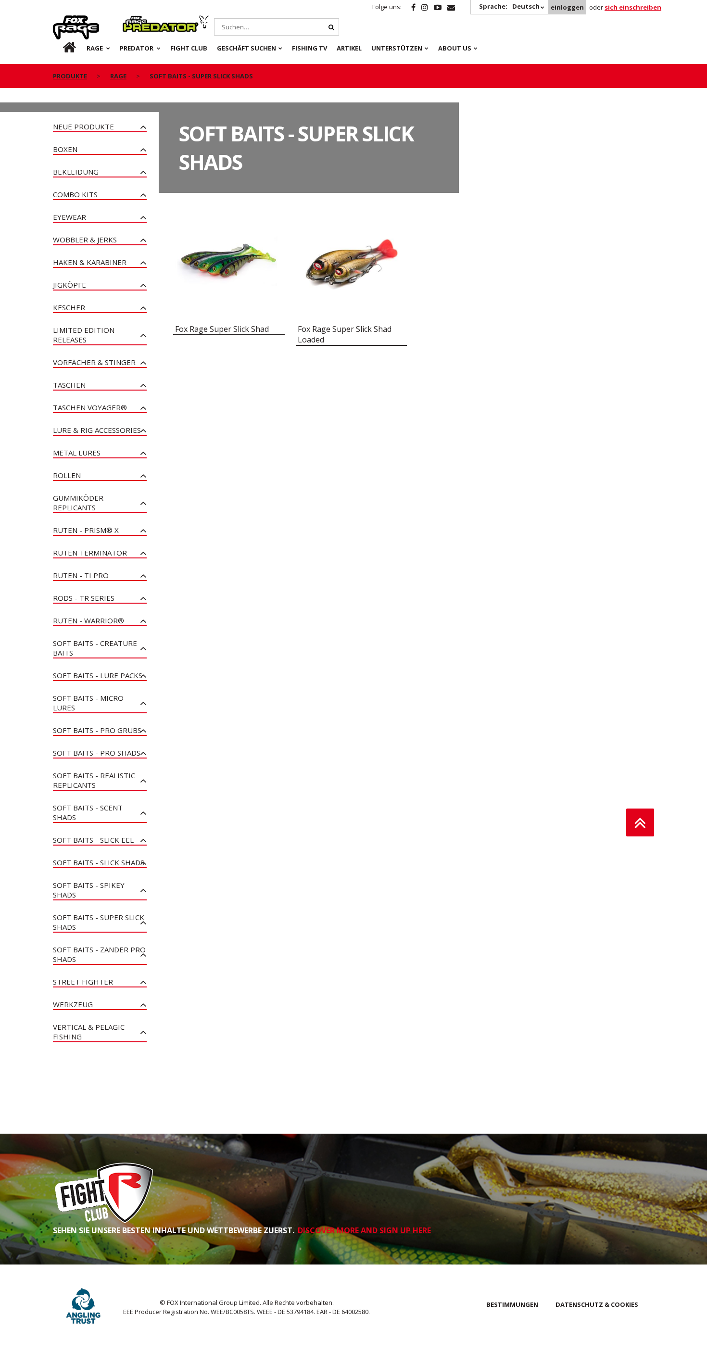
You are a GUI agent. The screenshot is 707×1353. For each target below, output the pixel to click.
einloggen (567, 7)
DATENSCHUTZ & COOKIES (597, 1304)
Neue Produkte (83, 126)
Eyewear (69, 217)
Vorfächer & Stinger (94, 362)
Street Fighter (83, 981)
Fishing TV (309, 48)
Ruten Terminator (90, 552)
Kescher (69, 307)
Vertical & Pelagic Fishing (89, 1031)
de (61, 48)
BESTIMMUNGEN (512, 1304)
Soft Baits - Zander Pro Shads (99, 954)
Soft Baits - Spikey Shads (89, 889)
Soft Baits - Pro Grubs (97, 730)
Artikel (349, 48)
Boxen (65, 149)
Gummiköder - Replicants (80, 502)
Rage (62, 20)
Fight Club (188, 48)
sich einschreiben (633, 7)
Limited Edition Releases (83, 334)
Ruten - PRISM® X (86, 530)
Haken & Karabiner (89, 262)
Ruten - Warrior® (88, 620)
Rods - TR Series (83, 598)
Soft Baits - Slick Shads (98, 862)
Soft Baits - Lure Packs (97, 675)
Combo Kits (75, 194)
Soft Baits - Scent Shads (88, 812)
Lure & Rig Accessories (97, 430)
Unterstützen (396, 48)
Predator (139, 20)
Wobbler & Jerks (85, 239)
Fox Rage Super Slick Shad (222, 329)
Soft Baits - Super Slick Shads (98, 922)
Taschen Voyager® (90, 407)
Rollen (67, 475)
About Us (454, 48)
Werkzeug (73, 1004)
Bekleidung (76, 172)
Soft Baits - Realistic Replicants (94, 780)
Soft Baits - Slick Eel (93, 840)
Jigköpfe (69, 285)
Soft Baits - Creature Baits (95, 648)
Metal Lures (77, 452)
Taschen (69, 385)
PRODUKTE (70, 76)
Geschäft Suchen (246, 48)
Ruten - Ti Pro (81, 575)
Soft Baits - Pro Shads (96, 753)
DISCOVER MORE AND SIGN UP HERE (364, 1230)
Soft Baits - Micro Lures (88, 702)
